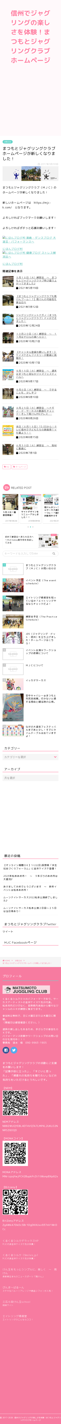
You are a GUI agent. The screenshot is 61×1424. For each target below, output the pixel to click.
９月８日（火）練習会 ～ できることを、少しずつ (36, 391)
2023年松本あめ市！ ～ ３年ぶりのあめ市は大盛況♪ (30, 877)
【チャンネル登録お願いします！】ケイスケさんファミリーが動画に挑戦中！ (36, 355)
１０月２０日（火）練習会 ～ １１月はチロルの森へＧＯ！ (36, 335)
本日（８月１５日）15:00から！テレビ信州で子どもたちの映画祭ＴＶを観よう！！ (36, 429)
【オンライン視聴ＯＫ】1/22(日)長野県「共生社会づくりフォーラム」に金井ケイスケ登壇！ (30, 867)
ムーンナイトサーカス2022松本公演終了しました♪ (30, 899)
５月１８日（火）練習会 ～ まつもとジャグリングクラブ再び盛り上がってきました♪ (36, 280)
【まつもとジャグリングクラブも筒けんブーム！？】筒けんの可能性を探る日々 (36, 299)
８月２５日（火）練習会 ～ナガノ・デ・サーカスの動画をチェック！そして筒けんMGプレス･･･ (35, 410)
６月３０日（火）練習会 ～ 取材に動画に (36, 447)
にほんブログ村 (13, 249)
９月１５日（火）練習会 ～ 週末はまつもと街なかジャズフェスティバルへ (36, 373)
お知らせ (7, 142)
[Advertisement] (30, 104)
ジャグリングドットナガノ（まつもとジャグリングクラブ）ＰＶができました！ (36, 318)
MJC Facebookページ (20, 942)
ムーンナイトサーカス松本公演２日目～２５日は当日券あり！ (30, 909)
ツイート (8, 931)
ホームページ (20, 467)
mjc (7, 467)
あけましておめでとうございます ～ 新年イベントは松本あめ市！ (30, 888)
